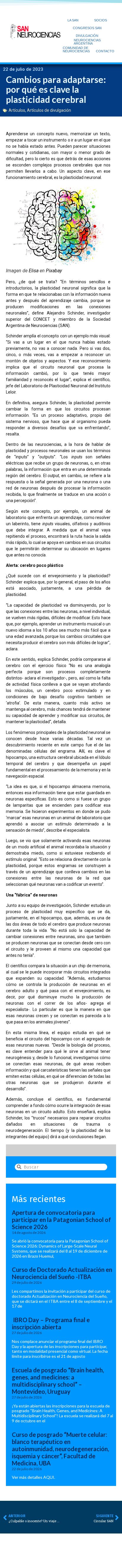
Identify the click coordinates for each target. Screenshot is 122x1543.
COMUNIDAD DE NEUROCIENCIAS (76, 49)
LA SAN (73, 20)
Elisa (33, 270)
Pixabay (54, 270)
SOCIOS (100, 20)
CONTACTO (105, 51)
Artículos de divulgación (49, 110)
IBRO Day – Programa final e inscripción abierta (51, 1323)
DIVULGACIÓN (87, 35)
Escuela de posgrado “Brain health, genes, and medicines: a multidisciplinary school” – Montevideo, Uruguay (58, 1380)
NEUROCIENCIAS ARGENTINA (87, 41)
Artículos (17, 110)
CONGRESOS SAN (87, 28)
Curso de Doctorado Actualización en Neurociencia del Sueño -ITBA (62, 1273)
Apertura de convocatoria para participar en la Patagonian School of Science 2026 (61, 1219)
